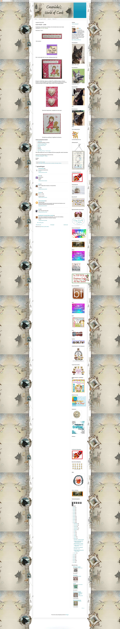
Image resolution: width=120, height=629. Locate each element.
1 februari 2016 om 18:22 (42, 180)
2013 (74, 557)
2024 (74, 510)
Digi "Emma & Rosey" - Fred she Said (44, 150)
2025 (74, 509)
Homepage (52, 224)
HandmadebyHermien (77, 600)
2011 (74, 560)
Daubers (39, 146)
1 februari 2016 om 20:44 (42, 197)
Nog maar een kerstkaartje (78, 547)
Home (36, 19)
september (76, 528)
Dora (39, 209)
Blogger (67, 614)
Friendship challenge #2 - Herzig (41, 155)
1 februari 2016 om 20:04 (42, 189)
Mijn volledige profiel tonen (76, 39)
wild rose (60, 163)
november (76, 525)
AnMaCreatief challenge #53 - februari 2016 (79, 551)
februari (75, 538)
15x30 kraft (40, 141)
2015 (74, 554)
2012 (74, 559)
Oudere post (66, 224)
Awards (49, 19)
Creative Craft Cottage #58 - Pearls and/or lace (78, 541)
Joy (50, 163)
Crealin (74, 583)
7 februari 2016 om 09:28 (42, 220)
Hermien (40, 192)
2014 (74, 556)
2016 (74, 522)
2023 (74, 512)
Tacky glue (40, 149)
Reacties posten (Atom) (45, 226)
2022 (74, 513)
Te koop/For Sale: (42, 19)
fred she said (48, 163)
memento (53, 163)
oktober (75, 526)
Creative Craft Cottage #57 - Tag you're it (78, 545)
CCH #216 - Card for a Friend (79, 539)
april (75, 535)
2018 (74, 519)
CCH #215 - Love (77, 548)
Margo (39, 175)
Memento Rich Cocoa (42, 145)
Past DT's (54, 19)
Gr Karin (39, 171)
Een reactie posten (40, 222)
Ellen (39, 184)
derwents (44, 163)
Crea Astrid (75, 575)
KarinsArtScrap (41, 168)
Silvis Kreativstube (41, 200)
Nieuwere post (38, 224)
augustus (75, 529)
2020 (74, 516)
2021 (74, 515)
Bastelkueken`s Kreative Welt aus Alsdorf (46, 215)
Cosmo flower (80, 584)
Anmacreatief (40, 163)
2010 (74, 562)
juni (74, 532)
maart (75, 536)
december (76, 523)
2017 (74, 520)
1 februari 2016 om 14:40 (42, 172)
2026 (74, 507)
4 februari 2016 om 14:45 (42, 212)
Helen (80, 28)
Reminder (79, 601)
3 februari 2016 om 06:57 (42, 205)
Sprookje (79, 576)
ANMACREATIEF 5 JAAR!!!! (78, 543)
